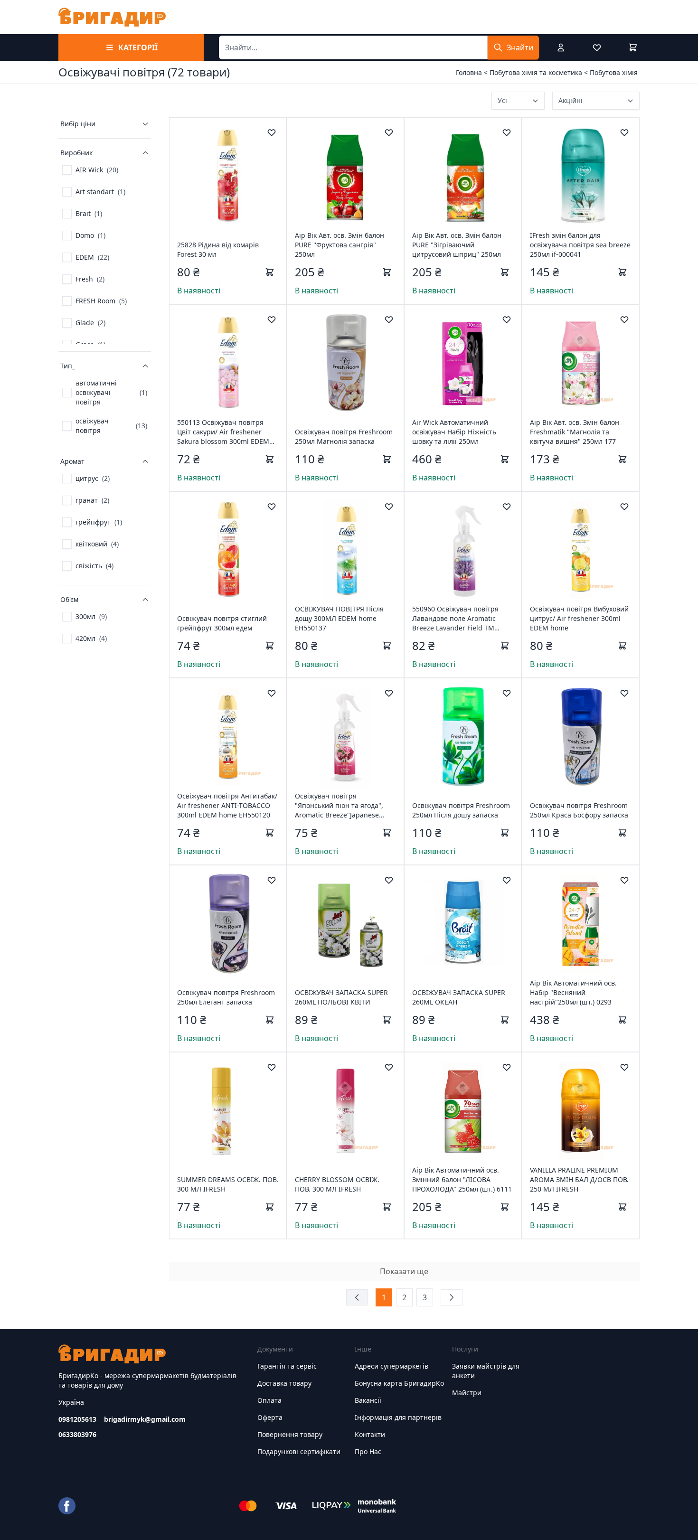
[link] (90, 170)
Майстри (466, 1392)
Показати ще (404, 1271)
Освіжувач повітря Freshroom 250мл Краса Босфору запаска (579, 810)
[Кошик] (633, 47)
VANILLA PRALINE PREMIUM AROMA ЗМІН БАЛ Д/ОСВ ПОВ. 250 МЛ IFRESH (579, 1179)
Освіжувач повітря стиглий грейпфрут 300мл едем (222, 623)
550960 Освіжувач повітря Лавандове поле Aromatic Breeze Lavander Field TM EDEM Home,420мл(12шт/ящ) (459, 618)
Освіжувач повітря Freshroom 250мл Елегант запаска (226, 997)
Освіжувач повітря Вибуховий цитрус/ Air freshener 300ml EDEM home (579, 618)
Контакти (370, 1434)
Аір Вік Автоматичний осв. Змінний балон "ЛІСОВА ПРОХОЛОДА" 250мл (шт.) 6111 (462, 1179)
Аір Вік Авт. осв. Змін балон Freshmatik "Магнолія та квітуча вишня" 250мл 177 (574, 432)
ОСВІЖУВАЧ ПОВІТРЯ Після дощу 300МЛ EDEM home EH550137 (339, 618)
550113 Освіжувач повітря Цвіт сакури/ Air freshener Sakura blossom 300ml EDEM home (223, 432)
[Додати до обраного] (272, 132)
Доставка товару (284, 1383)
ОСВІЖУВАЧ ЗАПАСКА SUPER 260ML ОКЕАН (458, 997)
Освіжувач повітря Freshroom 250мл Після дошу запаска (461, 810)
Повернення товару (289, 1434)
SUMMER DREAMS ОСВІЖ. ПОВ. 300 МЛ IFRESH (227, 1184)
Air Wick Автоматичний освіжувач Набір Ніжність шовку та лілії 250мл (454, 432)
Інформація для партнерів (398, 1417)
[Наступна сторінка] (451, 1297)
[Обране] (597, 47)
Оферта (270, 1417)
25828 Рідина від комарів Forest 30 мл (218, 249)
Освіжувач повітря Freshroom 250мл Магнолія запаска (344, 436)
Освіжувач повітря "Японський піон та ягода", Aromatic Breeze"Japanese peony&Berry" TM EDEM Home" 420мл (345, 805)
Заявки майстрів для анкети (485, 1371)
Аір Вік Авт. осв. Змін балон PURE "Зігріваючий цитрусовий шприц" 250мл (456, 245)
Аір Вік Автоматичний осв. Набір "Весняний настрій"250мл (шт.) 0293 (573, 992)
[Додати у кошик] (270, 272)
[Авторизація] (560, 47)
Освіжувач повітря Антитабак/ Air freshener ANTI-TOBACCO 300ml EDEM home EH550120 (227, 805)
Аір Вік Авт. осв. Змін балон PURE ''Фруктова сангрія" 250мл (339, 245)
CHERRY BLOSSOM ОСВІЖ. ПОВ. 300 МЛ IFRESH (337, 1184)
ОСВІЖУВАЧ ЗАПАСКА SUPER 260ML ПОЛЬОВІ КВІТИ (341, 997)
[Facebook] (66, 1505)
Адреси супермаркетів (391, 1366)
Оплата (269, 1400)
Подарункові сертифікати (298, 1451)
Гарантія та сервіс (287, 1366)
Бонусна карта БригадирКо (399, 1383)
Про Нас (368, 1451)
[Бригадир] (112, 17)
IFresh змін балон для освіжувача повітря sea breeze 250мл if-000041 (580, 245)
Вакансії (368, 1400)
